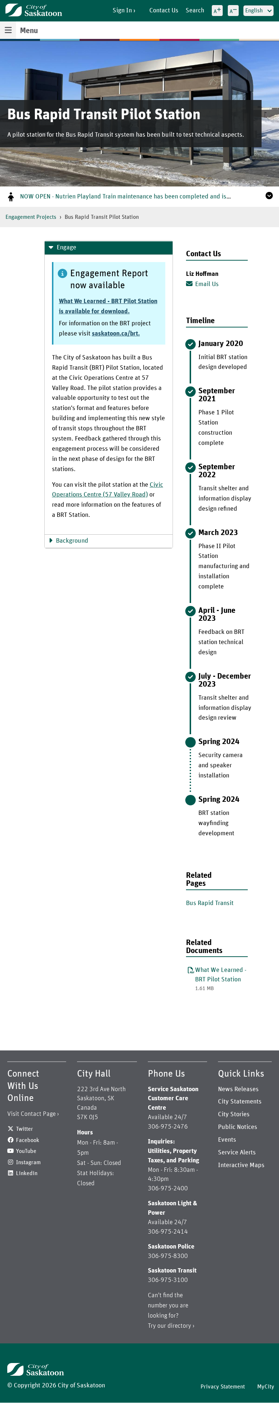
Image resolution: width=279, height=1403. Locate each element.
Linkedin (26, 1173)
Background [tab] (72, 541)
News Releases (238, 1089)
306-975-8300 (168, 1256)
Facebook (27, 1140)
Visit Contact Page (31, 1114)
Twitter (24, 1129)
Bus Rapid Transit (210, 903)
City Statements (240, 1101)
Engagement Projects (30, 217)
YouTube (26, 1151)
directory (179, 1326)
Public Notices (237, 1127)
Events (227, 1140)
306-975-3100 (168, 1280)
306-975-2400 (168, 1188)
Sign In (122, 10)
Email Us (207, 284)
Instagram (28, 1162)
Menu (29, 31)
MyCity (265, 1387)
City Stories (234, 1114)
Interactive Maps (241, 1165)
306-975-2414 (168, 1232)
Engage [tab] (66, 247)
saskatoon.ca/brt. (116, 333)
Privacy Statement (223, 1387)
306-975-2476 (168, 1126)
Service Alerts (237, 1152)
